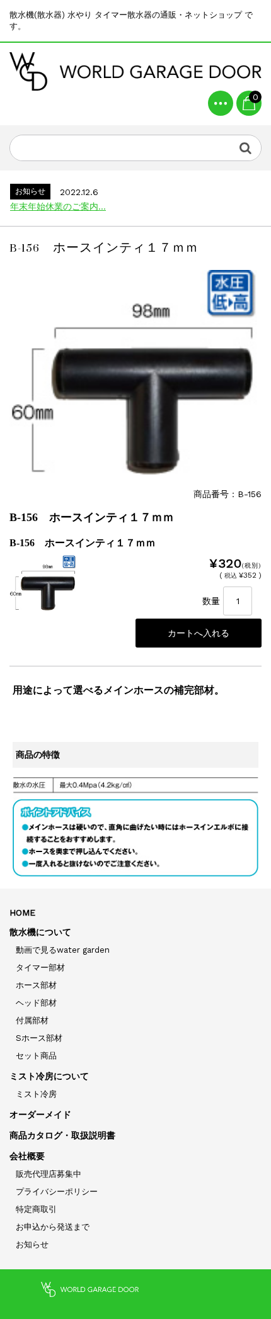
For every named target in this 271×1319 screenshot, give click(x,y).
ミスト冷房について (49, 1076)
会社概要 (27, 1156)
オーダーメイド (40, 1114)
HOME (22, 912)
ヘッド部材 (36, 1002)
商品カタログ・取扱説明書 (62, 1135)
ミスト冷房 (36, 1094)
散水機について (40, 932)
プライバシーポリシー (57, 1191)
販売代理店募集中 (48, 1174)
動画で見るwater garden (63, 950)
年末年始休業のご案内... (58, 206)
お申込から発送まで (52, 1227)
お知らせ (32, 1244)
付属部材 (32, 1020)
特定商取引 (36, 1209)
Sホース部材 (39, 1038)
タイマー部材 (40, 967)
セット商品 (36, 1055)
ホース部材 (36, 985)
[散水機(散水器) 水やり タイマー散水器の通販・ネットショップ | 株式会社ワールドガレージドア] (135, 71)
